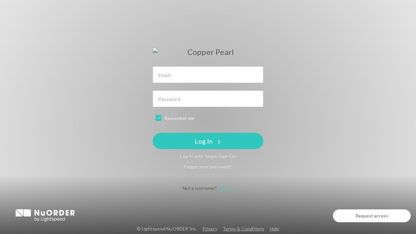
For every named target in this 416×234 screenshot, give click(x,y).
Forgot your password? (208, 166)
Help (275, 228)
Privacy (209, 228)
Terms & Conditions (244, 228)
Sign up (225, 188)
